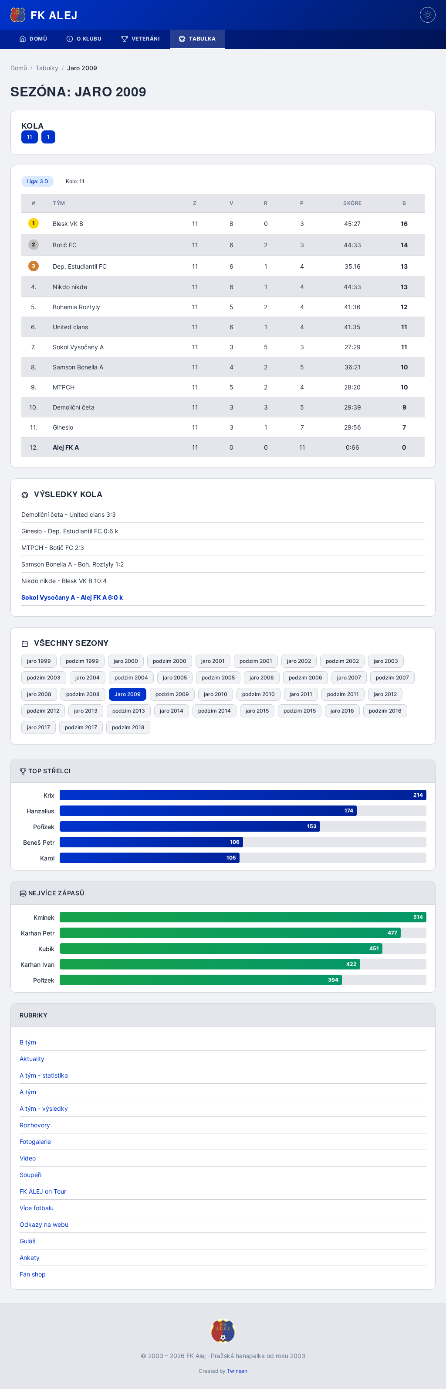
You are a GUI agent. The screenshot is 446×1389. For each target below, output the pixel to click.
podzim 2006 (305, 677)
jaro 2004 (87, 677)
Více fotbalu (37, 1208)
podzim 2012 (43, 710)
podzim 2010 (258, 694)
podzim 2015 (300, 710)
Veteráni (146, 38)
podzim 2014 (214, 710)
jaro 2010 (215, 694)
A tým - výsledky (44, 1108)
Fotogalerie (35, 1141)
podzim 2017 (81, 727)
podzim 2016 (385, 710)
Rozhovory (35, 1125)
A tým (28, 1092)
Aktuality (32, 1058)
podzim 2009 (172, 694)
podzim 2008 (83, 694)
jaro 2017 (38, 727)
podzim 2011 (343, 694)
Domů (38, 38)
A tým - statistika (44, 1075)
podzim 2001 (256, 661)
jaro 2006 (262, 677)
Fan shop (33, 1274)
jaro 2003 (386, 661)
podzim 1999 (82, 661)
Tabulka (202, 38)
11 (29, 136)
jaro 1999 (39, 661)
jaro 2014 (171, 710)
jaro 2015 (257, 710)
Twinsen (237, 1371)
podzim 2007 (392, 677)
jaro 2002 (299, 661)
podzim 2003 (44, 677)
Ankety (30, 1257)
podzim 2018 (128, 727)
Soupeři (30, 1174)
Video (28, 1158)
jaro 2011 (301, 694)
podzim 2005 (218, 677)
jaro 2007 (349, 677)
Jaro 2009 (128, 694)
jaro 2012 (385, 694)
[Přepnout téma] (428, 15)
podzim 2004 (131, 677)
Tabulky (47, 68)
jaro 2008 (39, 694)
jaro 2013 (86, 710)
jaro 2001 (213, 661)
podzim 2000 (169, 661)
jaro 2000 (126, 661)
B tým (28, 1042)
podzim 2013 (128, 710)
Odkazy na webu (44, 1224)
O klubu (89, 38)
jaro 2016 (342, 710)
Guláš (27, 1241)
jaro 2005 (175, 677)
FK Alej (54, 14)
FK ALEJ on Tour (43, 1191)
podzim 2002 (342, 661)
